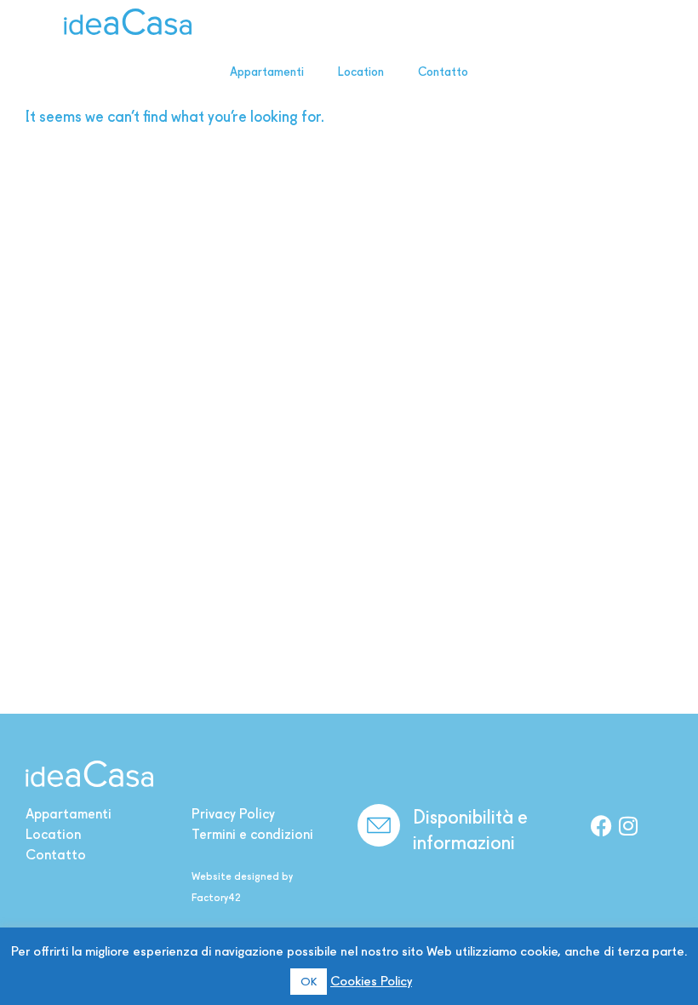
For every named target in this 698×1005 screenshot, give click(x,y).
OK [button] (308, 981)
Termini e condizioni (252, 834)
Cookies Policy (371, 981)
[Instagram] (628, 825)
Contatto (443, 71)
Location (361, 71)
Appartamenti (267, 71)
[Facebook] (601, 825)
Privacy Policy (233, 814)
